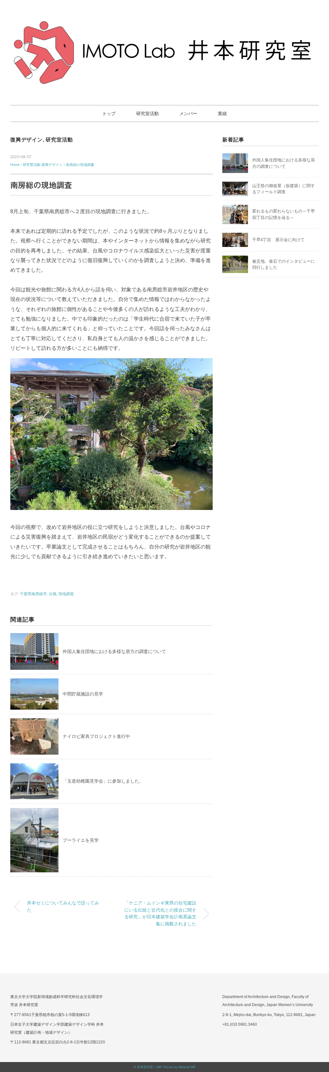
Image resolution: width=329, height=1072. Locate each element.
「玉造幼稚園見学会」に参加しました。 (103, 781)
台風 (53, 594)
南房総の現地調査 (80, 165)
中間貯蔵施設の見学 (83, 693)
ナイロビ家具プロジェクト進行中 (96, 736)
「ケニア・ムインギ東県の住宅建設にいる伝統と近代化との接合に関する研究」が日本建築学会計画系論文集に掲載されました (160, 913)
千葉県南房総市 (33, 594)
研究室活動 (147, 113)
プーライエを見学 (81, 840)
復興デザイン (26, 139)
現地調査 (66, 594)
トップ (109, 113)
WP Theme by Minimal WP (176, 1067)
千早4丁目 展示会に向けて (278, 239)
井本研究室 (145, 1067)
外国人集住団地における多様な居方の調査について (114, 651)
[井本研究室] (164, 24)
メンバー (188, 113)
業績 (222, 113)
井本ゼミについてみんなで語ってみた (63, 906)
